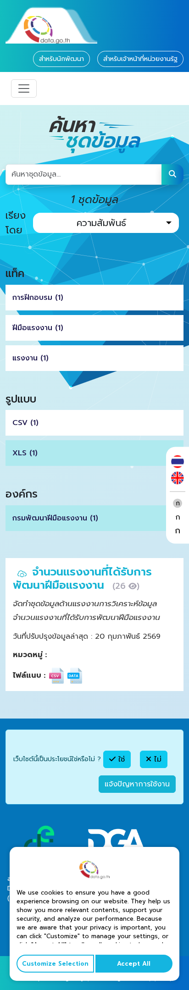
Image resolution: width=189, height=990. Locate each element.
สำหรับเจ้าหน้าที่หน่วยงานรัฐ (140, 59)
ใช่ (120, 759)
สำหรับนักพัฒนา (61, 59)
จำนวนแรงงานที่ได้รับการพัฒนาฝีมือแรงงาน (82, 578)
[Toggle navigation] (24, 88)
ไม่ (156, 759)
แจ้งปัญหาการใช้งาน (137, 784)
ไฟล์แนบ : (29, 675)
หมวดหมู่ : (30, 654)
